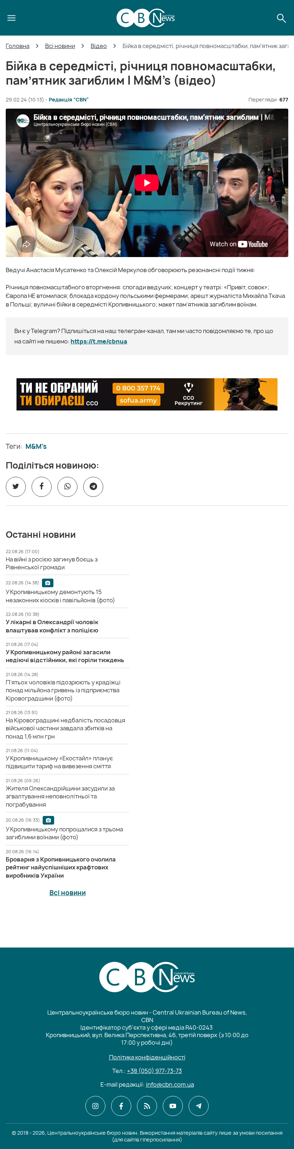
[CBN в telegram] (199, 1106)
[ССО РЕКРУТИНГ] (147, 394)
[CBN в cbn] (147, 1106)
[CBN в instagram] (95, 1106)
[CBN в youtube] (173, 1106)
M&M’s (36, 446)
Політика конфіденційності (147, 1057)
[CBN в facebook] (121, 1106)
